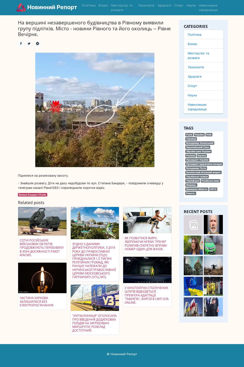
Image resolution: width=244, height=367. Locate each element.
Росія (189, 134)
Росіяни (190, 155)
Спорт (179, 5)
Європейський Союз (197, 147)
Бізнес (103, 5)
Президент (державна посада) (204, 164)
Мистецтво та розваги (121, 7)
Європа (201, 155)
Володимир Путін (196, 168)
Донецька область (196, 189)
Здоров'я (164, 5)
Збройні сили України (198, 151)
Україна (199, 134)
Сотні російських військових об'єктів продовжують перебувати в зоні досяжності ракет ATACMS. (41, 247)
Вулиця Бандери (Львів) (32, 194)
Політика (89, 5)
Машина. (191, 185)
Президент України (197, 159)
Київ (208, 134)
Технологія (146, 5)
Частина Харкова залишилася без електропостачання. (37, 301)
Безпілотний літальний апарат (203, 172)
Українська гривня (197, 176)
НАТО (213, 189)
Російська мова (210, 180)
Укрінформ (192, 180)
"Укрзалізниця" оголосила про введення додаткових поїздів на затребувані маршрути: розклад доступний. (94, 323)
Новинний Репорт (51, 7)
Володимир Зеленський (199, 143)
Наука (191, 5)
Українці (191, 138)
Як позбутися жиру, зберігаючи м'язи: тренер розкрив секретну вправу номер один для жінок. (146, 243)
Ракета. (190, 193)
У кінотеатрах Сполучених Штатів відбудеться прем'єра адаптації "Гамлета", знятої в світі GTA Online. (147, 295)
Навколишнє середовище (208, 7)
